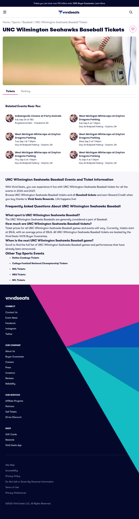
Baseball (28, 22)
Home (6, 22)
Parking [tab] (25, 91)
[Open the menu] (5, 12)
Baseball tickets (86, 195)
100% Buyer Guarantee (83, 3)
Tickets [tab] (10, 91)
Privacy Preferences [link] (15, 492)
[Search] (131, 12)
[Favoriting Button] (133, 29)
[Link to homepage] (69, 12)
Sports (16, 22)
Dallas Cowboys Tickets (25, 257)
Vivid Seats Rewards (41, 199)
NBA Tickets (19, 274)
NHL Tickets (18, 269)
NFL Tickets (18, 280)
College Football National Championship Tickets (40, 263)
